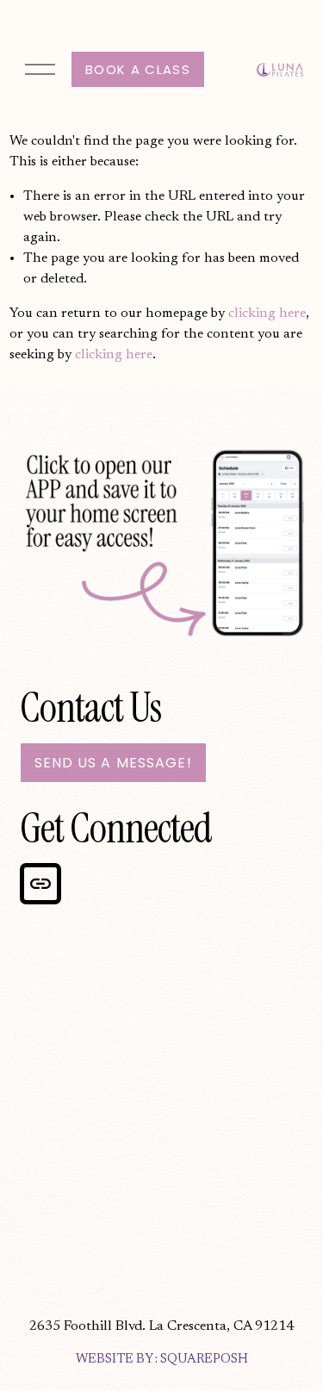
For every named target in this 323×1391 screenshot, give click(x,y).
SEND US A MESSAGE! (113, 763)
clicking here (267, 313)
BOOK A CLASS (137, 69)
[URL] (40, 883)
